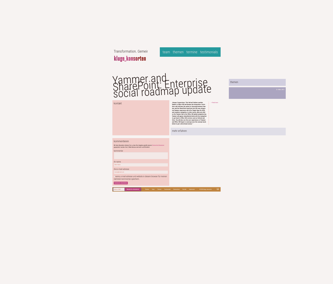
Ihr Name (117, 162)
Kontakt (184, 189)
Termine (191, 52)
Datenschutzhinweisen (158, 145)
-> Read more (214, 102)
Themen (178, 52)
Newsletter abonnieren (133, 189)
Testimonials (209, 52)
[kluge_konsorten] (130, 59)
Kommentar (118, 151)
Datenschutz (176, 189)
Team (166, 52)
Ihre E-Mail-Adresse (121, 169)
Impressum (192, 189)
